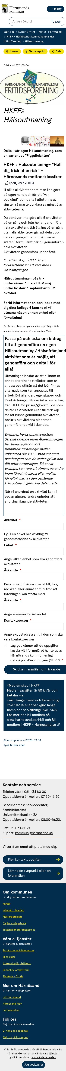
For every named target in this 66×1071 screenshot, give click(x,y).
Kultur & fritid (26, 31)
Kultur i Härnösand (50, 31)
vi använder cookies (44, 1057)
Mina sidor (9, 957)
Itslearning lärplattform (17, 963)
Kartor (6, 903)
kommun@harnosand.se (34, 833)
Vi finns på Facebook (15, 1030)
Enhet (10, 545)
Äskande (12, 570)
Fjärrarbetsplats (12, 916)
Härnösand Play (12, 1003)
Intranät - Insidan (13, 910)
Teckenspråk (37, 51)
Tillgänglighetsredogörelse (19, 929)
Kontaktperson (18, 620)
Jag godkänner (33, 1064)
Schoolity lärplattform (16, 970)
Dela (58, 51)
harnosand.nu (27, 1010)
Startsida (9, 31)
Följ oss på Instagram (15, 1037)
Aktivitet (12, 520)
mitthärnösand (28, 997)
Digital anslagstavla (14, 923)
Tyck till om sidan (14, 745)
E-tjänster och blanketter (18, 950)
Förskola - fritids (13, 976)
